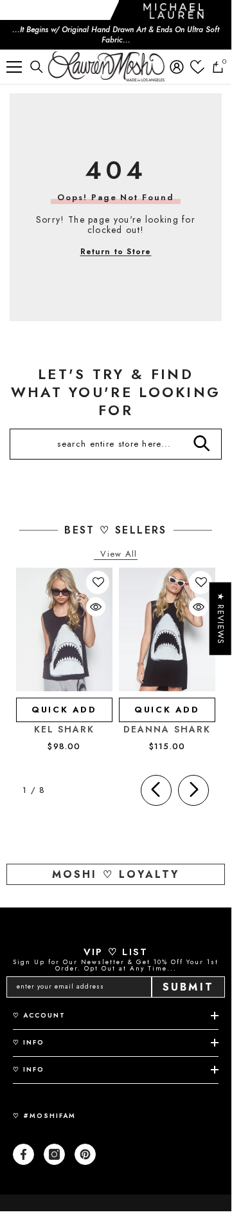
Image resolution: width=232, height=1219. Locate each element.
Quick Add (63, 709)
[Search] (36, 67)
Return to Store (116, 252)
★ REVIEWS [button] (221, 619)
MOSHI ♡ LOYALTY (116, 874)
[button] (98, 582)
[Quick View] (95, 607)
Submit (188, 987)
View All (118, 554)
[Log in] (176, 67)
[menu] (14, 67)
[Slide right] (193, 790)
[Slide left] (156, 790)
